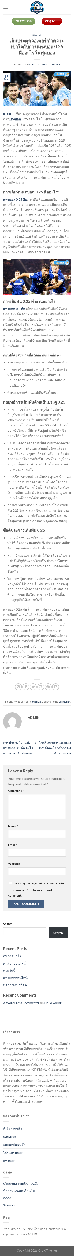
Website (14, 863)
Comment (16, 790)
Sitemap (9, 1205)
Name (13, 826)
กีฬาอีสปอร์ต (12, 956)
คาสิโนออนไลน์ (14, 963)
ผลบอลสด (10, 1137)
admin (55, 64)
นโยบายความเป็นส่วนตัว (20, 1183)
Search (8, 924)
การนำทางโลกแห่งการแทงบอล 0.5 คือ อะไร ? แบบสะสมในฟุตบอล (19, 748)
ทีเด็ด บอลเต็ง (12, 1129)
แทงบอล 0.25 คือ (15, 199)
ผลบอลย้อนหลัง (14, 1145)
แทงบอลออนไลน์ (15, 978)
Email (12, 845)
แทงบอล (36, 35)
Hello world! (53, 1003)
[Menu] (5, 7)
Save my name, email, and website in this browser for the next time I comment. (36, 889)
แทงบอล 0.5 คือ (14, 309)
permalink (64, 701)
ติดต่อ (7, 1198)
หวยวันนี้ (9, 970)
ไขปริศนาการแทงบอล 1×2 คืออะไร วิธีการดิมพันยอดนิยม (54, 748)
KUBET (8, 114)
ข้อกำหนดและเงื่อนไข (19, 1191)
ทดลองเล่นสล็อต (15, 985)
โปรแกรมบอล (13, 1152)
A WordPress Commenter (21, 1003)
